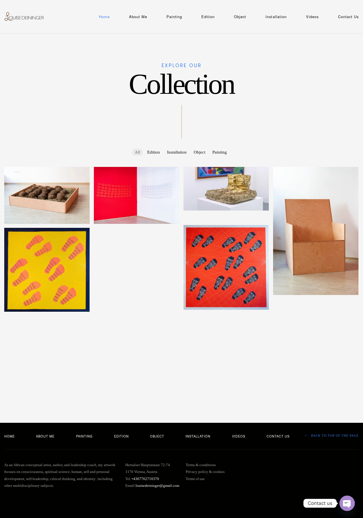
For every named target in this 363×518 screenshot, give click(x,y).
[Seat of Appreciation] (315, 231)
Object (240, 16)
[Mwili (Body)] (315, 302)
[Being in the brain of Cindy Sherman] (226, 370)
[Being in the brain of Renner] (47, 340)
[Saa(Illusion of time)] (226, 328)
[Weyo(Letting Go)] (136, 332)
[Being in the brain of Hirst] (136, 364)
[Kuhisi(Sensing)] (136, 269)
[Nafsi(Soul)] (136, 280)
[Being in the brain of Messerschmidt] (226, 349)
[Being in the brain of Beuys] (47, 372)
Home (104, 16)
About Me (138, 16)
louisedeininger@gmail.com (157, 486)
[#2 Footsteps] (226, 218)
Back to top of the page (334, 435)
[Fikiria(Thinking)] (136, 290)
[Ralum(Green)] (226, 380)
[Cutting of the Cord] (47, 195)
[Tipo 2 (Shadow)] (47, 330)
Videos (312, 16)
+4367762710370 (145, 479)
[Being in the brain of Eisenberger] (315, 365)
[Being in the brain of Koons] (315, 355)
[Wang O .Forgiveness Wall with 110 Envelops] (136, 195)
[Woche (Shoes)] (226, 188)
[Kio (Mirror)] (136, 375)
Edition (208, 16)
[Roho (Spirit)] (315, 312)
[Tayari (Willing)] (136, 311)
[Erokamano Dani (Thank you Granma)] (136, 322)
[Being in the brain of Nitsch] (136, 343)
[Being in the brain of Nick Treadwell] (315, 344)
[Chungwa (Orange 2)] (47, 319)
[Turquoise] (136, 242)
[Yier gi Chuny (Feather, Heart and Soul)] (315, 334)
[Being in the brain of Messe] (47, 351)
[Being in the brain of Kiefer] (47, 361)
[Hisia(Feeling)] (136, 301)
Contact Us (348, 16)
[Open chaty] (347, 503)
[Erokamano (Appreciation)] (315, 376)
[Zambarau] (136, 231)
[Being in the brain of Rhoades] (226, 338)
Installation (275, 16)
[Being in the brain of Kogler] (226, 359)
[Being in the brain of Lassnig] (136, 354)
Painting (174, 16)
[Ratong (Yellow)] (226, 317)
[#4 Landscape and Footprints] (226, 267)
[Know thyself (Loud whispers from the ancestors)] (136, 255)
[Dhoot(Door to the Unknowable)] (315, 323)
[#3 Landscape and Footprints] (47, 270)
